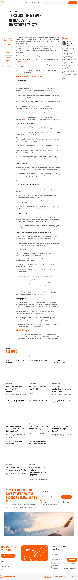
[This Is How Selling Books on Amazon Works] (15, 451)
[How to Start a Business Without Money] (39, 410)
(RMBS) (46, 306)
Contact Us (73, 2)
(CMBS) (18, 306)
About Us (24, 3)
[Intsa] (45, 577)
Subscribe (66, 497)
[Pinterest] (50, 577)
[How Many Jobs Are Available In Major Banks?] (62, 410)
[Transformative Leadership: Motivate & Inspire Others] (62, 370)
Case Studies (32, 3)
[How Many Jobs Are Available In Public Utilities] (15, 370)
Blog (39, 3)
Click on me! (8, 556)
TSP (24, 119)
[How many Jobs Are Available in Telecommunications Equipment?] (39, 451)
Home (18, 3)
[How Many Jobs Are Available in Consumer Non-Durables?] (15, 410)
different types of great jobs (26, 61)
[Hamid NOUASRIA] (64, 43)
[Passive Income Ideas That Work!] (39, 370)
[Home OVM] (8, 2)
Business (19, 12)
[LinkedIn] (48, 577)
